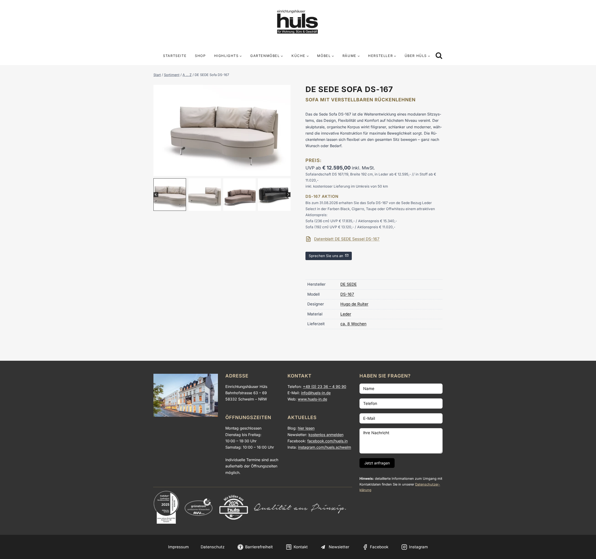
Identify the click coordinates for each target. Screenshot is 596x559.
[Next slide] (288, 194)
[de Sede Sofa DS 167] (222, 130)
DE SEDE (348, 284)
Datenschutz (212, 547)
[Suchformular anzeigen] (439, 56)
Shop (200, 56)
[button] (169, 194)
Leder (345, 314)
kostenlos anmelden (325, 434)
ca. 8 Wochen (353, 323)
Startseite (174, 56)
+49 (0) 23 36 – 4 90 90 (324, 386)
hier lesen (306, 428)
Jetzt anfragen (377, 463)
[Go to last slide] (155, 194)
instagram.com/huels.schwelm (324, 447)
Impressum (178, 547)
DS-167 (347, 294)
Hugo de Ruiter (354, 304)
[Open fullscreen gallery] (286, 171)
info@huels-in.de (316, 392)
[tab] (213, 171)
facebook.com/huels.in (327, 441)
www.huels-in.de (312, 399)
